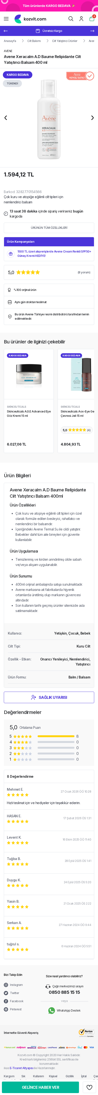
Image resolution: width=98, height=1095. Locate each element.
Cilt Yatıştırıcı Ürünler (64, 41)
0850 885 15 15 (64, 992)
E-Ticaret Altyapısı (22, 1068)
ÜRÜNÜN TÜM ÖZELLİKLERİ (49, 228)
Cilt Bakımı (34, 41)
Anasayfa (10, 41)
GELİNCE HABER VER (40, 1087)
